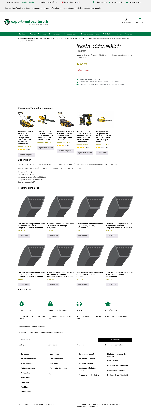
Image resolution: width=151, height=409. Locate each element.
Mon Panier (54, 363)
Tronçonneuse (26, 363)
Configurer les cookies (116, 370)
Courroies (118, 34)
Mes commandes (56, 359)
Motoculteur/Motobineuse (90, 34)
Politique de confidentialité (117, 375)
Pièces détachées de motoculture (30, 38)
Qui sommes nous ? (86, 354)
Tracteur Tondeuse (28, 359)
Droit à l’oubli (112, 361)
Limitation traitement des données (117, 355)
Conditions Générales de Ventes (88, 369)
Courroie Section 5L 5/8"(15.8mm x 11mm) (75, 38)
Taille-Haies (107, 34)
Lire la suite (102, 153)
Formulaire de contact (58, 368)
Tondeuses (23, 34)
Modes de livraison (86, 363)
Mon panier (139, 23)
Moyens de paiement (87, 359)
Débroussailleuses (70, 34)
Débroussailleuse (28, 368)
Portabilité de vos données (117, 365)
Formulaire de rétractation (89, 375)
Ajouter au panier (26, 155)
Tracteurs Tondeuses (38, 34)
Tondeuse (25, 354)
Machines (128, 34)
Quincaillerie (26, 392)
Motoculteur (25, 373)
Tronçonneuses (55, 34)
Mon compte (126, 23)
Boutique (47, 38)
